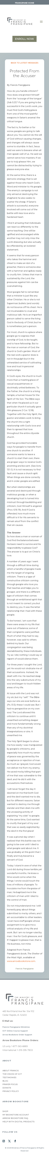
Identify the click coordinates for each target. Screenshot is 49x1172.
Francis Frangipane (25, 968)
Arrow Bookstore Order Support (17, 1035)
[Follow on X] (9, 1141)
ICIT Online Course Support (15, 1031)
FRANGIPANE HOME (24, 3)
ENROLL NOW (24, 38)
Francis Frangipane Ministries (16, 1027)
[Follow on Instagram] (3, 1141)
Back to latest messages (24, 63)
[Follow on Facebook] (15, 1141)
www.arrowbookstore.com (21, 961)
